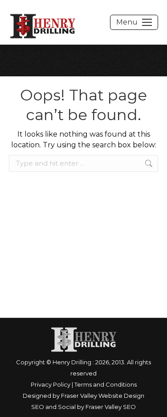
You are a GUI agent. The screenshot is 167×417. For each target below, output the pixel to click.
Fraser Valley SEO (111, 406)
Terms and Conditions (105, 384)
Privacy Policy (50, 384)
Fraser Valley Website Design (102, 395)
